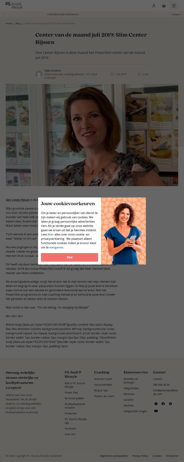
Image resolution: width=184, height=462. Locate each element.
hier (51, 234)
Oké (70, 257)
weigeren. (56, 247)
